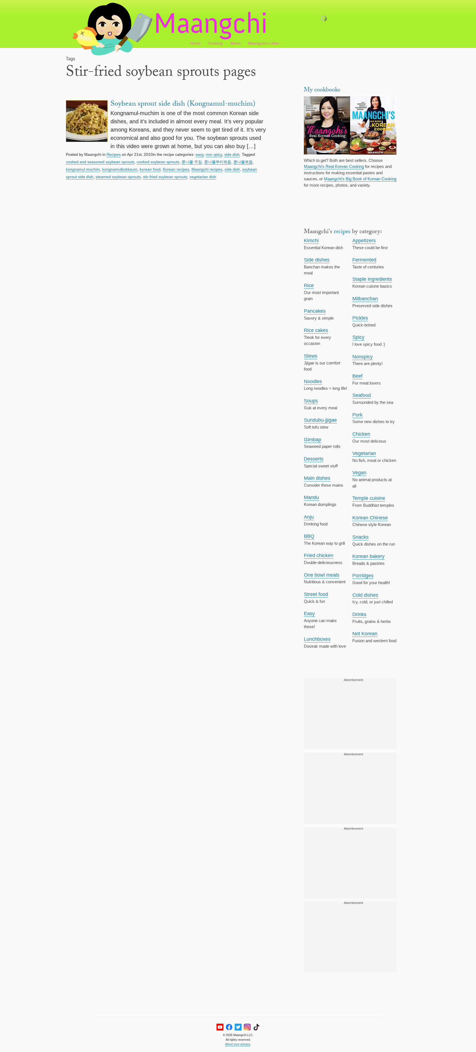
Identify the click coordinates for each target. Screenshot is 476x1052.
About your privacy (237, 1044)
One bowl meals (321, 575)
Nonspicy (362, 356)
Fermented (364, 260)
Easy (309, 613)
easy (200, 154)
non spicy (214, 154)
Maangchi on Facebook (229, 1027)
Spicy (358, 337)
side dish (232, 154)
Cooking (215, 43)
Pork (357, 415)
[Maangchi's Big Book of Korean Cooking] (373, 126)
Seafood (361, 395)
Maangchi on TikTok (256, 1027)
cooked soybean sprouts (158, 162)
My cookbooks (322, 90)
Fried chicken (318, 555)
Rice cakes (316, 330)
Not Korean (364, 633)
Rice (309, 285)
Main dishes (317, 478)
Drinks (359, 614)
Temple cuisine (368, 498)
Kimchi (311, 240)
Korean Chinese (370, 517)
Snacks (360, 537)
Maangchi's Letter (263, 43)
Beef (357, 376)
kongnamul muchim (83, 169)
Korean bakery (368, 556)
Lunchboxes (317, 639)
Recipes (114, 154)
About (235, 43)
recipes (342, 232)
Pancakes (315, 311)
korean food (150, 169)
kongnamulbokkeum (119, 169)
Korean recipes (176, 169)
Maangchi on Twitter (238, 1027)
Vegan (359, 472)
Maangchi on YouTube (220, 1027)
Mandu (311, 497)
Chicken (361, 434)
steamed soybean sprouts (118, 177)
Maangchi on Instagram (247, 1027)
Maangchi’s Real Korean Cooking (334, 166)
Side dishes (316, 260)
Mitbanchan (365, 298)
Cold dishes (365, 595)
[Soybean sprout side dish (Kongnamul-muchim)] (87, 125)
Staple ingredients (372, 279)
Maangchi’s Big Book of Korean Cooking (360, 178)
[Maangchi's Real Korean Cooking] (327, 126)
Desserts (313, 459)
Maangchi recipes (206, 169)
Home (195, 43)
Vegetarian (364, 453)
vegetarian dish (203, 177)
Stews (310, 356)
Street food (316, 594)
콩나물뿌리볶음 (217, 162)
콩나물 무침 (192, 162)
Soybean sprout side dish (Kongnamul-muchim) (182, 104)
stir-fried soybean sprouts (165, 177)
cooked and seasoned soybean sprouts (100, 162)
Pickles (360, 318)
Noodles (313, 381)
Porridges (363, 575)
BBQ (309, 536)
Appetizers (364, 240)
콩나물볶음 (243, 162)
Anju (309, 517)
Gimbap (312, 439)
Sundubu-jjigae (320, 420)
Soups (311, 401)
